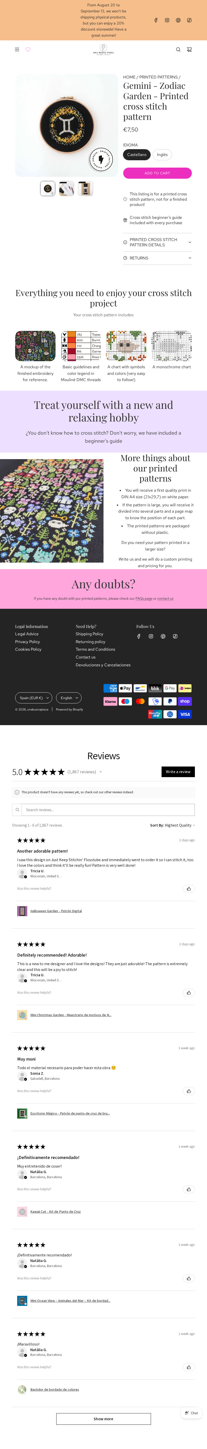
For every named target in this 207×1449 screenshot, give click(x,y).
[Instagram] (167, 20)
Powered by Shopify (69, 709)
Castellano (136, 154)
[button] (19, 125)
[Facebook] (156, 20)
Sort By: (157, 825)
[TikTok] (189, 20)
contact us (165, 598)
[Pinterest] (178, 20)
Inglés (162, 154)
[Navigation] (16, 49)
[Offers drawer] (28, 49)
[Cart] (189, 49)
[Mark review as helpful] (189, 889)
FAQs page (144, 598)
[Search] (178, 49)
